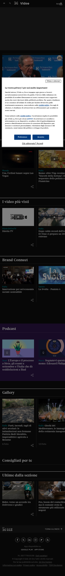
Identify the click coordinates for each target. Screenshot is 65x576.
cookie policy (44, 105)
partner (30, 119)
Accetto (40, 137)
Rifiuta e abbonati (53, 81)
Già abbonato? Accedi (32, 143)
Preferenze (22, 137)
